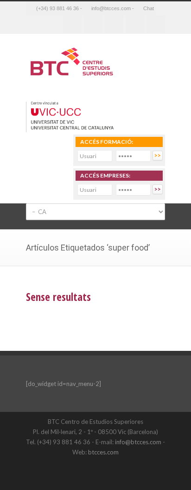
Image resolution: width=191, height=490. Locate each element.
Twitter (93, 24)
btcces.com (103, 452)
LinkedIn (111, 471)
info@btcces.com (138, 442)
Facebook (72, 24)
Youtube (135, 24)
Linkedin (114, 24)
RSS (155, 24)
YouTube (130, 471)
